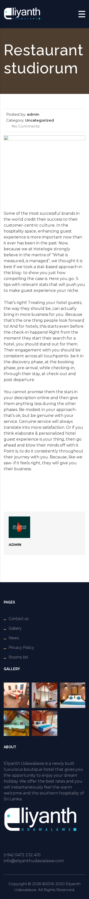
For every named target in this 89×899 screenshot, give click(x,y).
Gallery (15, 628)
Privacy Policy (21, 647)
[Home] (22, 13)
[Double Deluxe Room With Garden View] (16, 695)
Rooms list (18, 657)
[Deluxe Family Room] (44, 723)
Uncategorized (39, 120)
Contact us (19, 618)
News (14, 638)
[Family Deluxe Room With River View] (16, 723)
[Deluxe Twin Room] (73, 695)
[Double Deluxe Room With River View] (44, 695)
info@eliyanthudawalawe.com (34, 860)
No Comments (25, 126)
